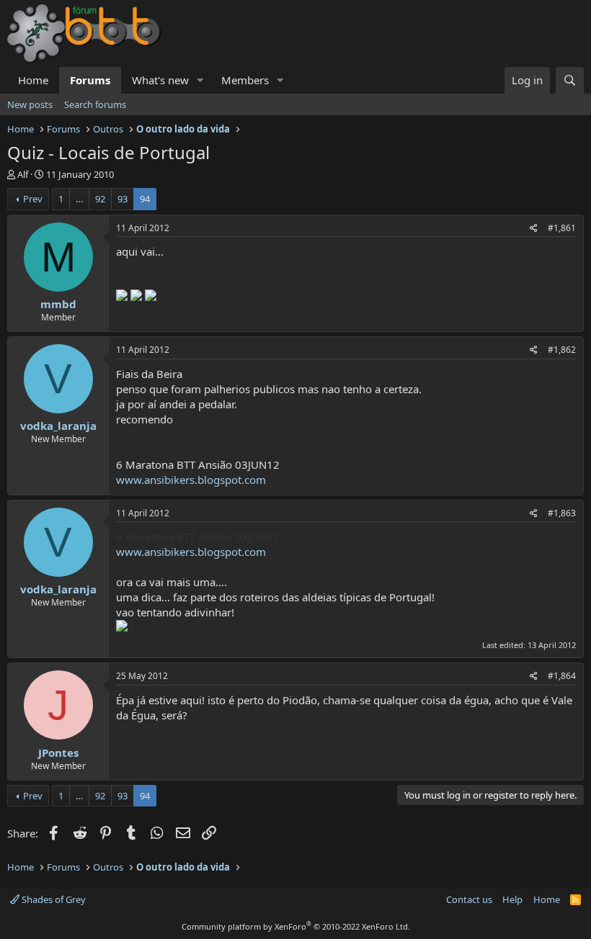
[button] (200, 80)
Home (33, 80)
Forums (90, 80)
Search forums (95, 104)
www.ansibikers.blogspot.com (191, 479)
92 (100, 198)
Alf (22, 174)
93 (122, 198)
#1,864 (562, 676)
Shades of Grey (52, 899)
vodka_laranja (58, 425)
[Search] (570, 80)
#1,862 (562, 349)
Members (245, 80)
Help (512, 899)
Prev (33, 198)
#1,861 (562, 228)
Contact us (469, 899)
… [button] (79, 198)
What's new (160, 80)
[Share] (534, 228)
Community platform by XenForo (296, 926)
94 (145, 198)
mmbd (58, 304)
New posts (30, 104)
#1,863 (562, 513)
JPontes (58, 752)
